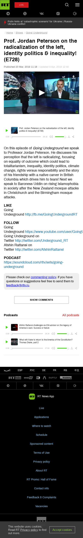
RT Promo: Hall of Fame (41, 479)
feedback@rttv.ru (17, 285)
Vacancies (41, 506)
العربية (7, 370)
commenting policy (43, 277)
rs (65, 370)
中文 (77, 370)
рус (32, 370)
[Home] (5, 5)
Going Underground (36, 32)
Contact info (41, 488)
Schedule (41, 435)
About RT (41, 470)
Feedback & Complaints (41, 497)
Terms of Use (41, 452)
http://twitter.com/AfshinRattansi (39, 249)
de (44, 370)
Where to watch (41, 426)
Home (9, 32)
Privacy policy (41, 461)
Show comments (41, 300)
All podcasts (70, 315)
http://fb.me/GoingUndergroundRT (51, 214)
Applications (41, 417)
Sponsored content (41, 443)
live (21, 5)
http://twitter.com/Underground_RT (41, 241)
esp (20, 370)
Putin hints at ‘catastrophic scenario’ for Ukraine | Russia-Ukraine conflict (40, 22)
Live (41, 408)
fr (54, 370)
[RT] (14, 378)
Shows (19, 32)
